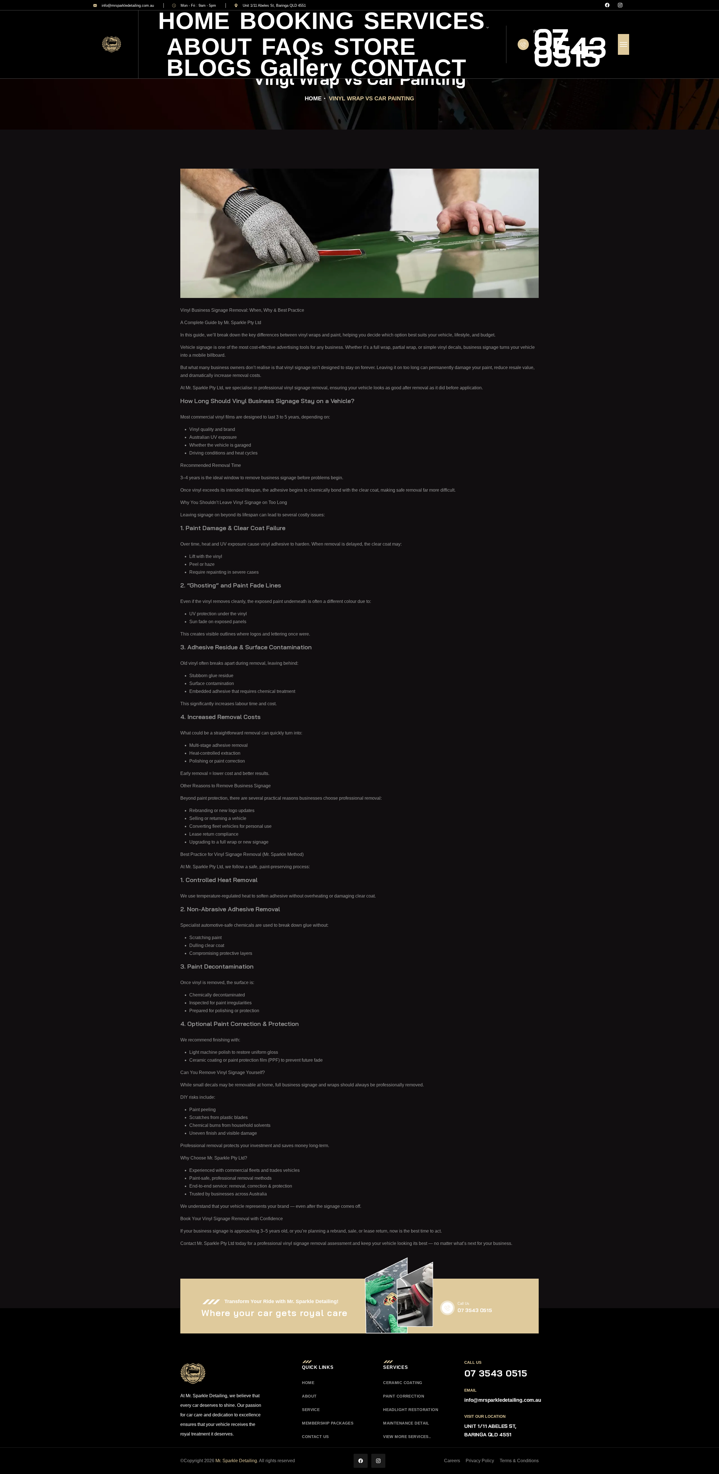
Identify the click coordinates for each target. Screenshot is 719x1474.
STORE (375, 46)
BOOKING (297, 20)
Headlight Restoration (410, 1409)
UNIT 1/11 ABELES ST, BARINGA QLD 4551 (490, 1430)
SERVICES (424, 22)
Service (311, 1409)
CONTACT (408, 67)
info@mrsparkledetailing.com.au (128, 5)
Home (313, 98)
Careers (452, 1460)
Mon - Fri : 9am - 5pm (198, 5)
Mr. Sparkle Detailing (236, 1460)
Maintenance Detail (406, 1423)
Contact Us (315, 1436)
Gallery (301, 67)
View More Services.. (407, 1436)
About (309, 1396)
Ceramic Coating (402, 1382)
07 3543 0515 (569, 47)
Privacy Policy (480, 1460)
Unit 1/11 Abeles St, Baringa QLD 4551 (274, 5)
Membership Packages (327, 1423)
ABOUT (209, 46)
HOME (194, 20)
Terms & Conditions (519, 1460)
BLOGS (209, 67)
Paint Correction (403, 1396)
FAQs (292, 46)
